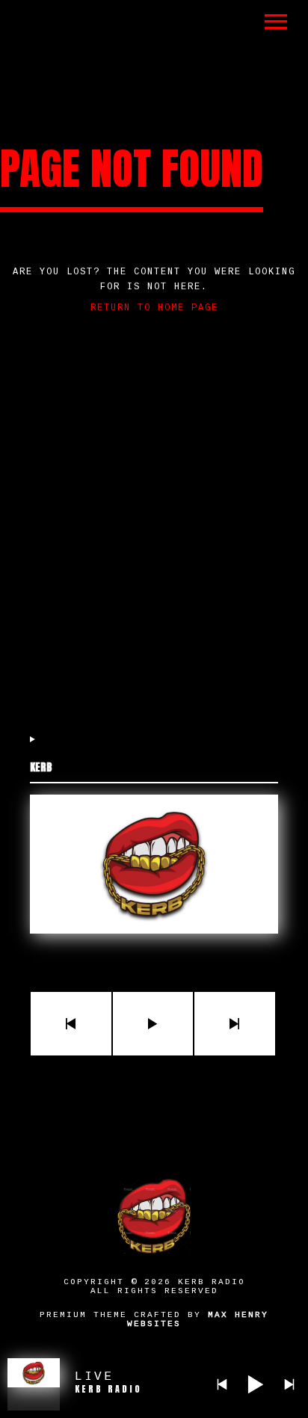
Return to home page (154, 308)
